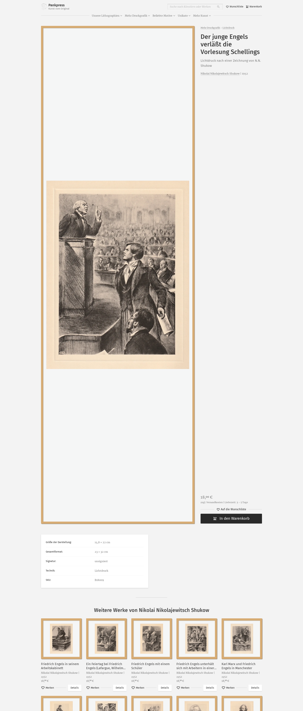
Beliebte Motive (162, 15)
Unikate (183, 15)
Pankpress (58, 6)
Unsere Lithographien (105, 15)
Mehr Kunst (200, 15)
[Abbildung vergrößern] (117, 275)
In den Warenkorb (235, 518)
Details (75, 687)
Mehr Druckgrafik (136, 15)
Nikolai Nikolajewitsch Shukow (220, 73)
